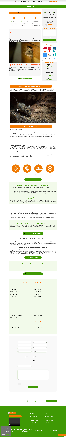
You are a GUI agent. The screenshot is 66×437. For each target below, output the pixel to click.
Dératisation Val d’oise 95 (14, 317)
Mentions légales (45, 413)
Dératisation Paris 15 (37, 294)
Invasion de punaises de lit (47, 422)
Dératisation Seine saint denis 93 (16, 315)
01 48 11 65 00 (53, 1)
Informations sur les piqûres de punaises (34, 420)
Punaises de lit (19, 1)
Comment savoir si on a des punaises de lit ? (49, 420)
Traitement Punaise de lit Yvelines (33, 415)
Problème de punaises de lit (33, 422)
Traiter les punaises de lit (46, 421)
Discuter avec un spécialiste (52, 395)
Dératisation (28, 1)
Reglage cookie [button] (3, 434)
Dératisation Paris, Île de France (39, 430)
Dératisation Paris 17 (37, 296)
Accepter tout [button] (7, 434)
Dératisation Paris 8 (37, 289)
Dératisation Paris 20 (14, 299)
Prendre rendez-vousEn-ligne (62, 435)
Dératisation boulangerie (38, 327)
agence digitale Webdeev (13, 426)
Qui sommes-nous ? (32, 413)
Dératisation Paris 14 (14, 294)
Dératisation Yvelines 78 (38, 312)
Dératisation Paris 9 (13, 291)
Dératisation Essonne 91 (14, 313)
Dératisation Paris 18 (13, 298)
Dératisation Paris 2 (37, 286)
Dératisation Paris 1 (13, 286)
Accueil (9, 3)
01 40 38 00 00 (23, 430)
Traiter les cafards (32, 421)
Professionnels (38, 1)
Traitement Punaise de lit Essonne (33, 416)
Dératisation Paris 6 (13, 289)
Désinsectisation (23, 1)
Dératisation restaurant (14, 327)
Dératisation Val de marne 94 (39, 315)
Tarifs (41, 1)
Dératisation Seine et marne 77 (15, 312)
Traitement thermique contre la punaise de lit (49, 416)
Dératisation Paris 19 (37, 298)
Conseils (44, 1)
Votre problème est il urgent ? (49, 36)
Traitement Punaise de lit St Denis (47, 415)
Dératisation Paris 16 (13, 296)
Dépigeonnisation (32, 1)
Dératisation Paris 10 (37, 291)
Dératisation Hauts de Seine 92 (39, 313)
